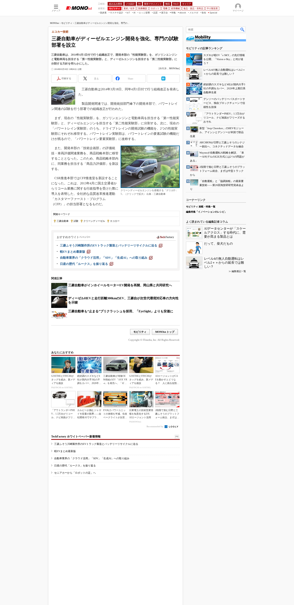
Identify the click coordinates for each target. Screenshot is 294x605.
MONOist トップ (164, 331)
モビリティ (66, 23)
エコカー (115, 221)
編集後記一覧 (239, 271)
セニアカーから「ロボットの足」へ (75, 472)
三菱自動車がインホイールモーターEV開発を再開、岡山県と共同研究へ (120, 285)
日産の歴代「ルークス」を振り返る (75, 465)
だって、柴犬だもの (218, 243)
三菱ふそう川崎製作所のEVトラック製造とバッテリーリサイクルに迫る (96, 443)
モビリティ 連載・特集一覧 (200, 206)
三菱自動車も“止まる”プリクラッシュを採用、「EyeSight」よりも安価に (120, 311)
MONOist (54, 23)
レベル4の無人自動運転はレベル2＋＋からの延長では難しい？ (224, 262)
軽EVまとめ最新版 (65, 451)
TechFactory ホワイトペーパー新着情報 (76, 436)
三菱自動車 (63, 221)
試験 (76, 221)
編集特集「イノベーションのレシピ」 (206, 211)
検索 (243, 29)
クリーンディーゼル (94, 221)
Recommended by (155, 426)
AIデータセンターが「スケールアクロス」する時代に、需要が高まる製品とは (225, 232)
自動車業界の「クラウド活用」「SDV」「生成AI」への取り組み (91, 458)
